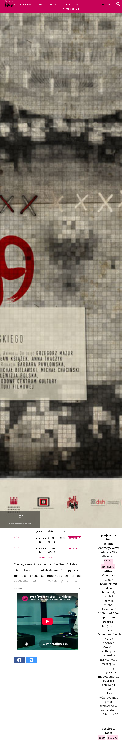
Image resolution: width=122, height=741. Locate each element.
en (102, 4)
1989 (102, 737)
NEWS (39, 4)
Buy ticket (74, 538)
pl (109, 4)
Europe (113, 737)
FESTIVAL (52, 4)
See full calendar (45, 557)
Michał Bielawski (107, 563)
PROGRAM (26, 4)
